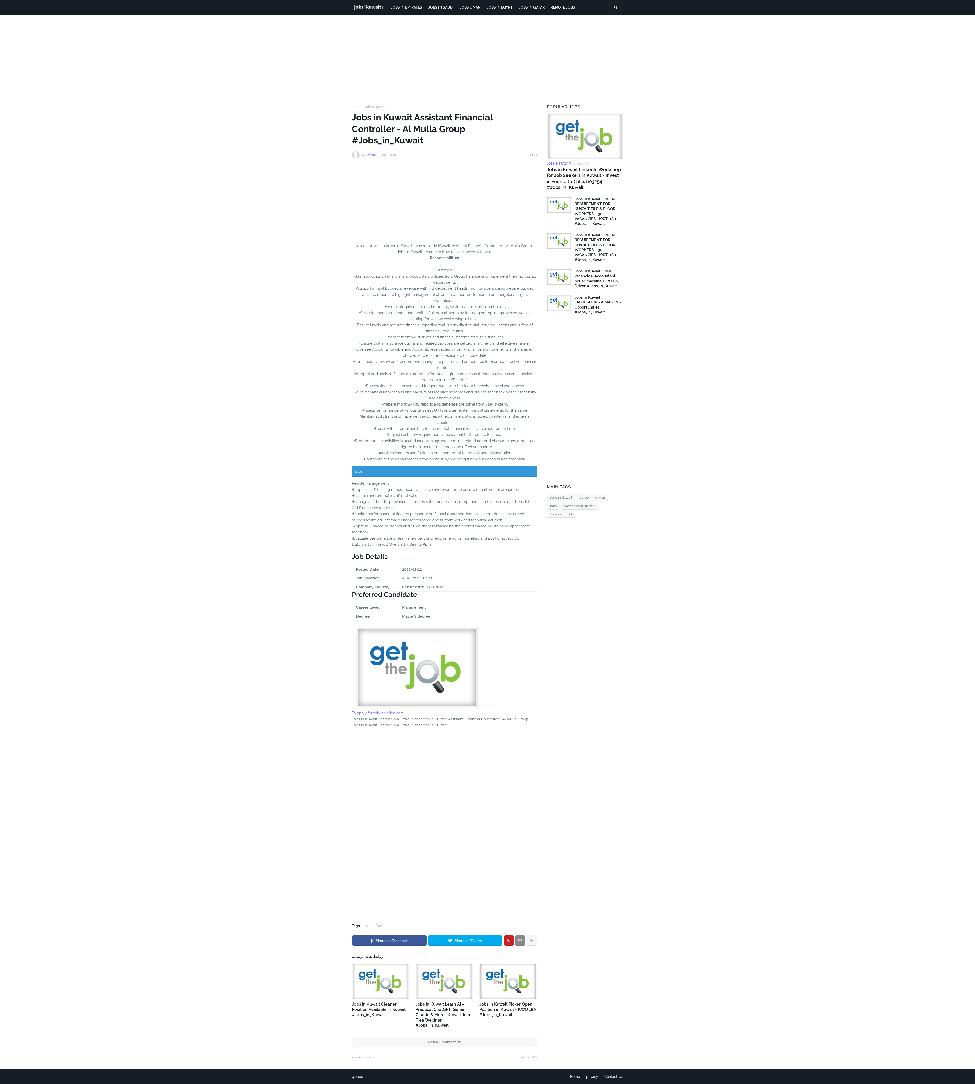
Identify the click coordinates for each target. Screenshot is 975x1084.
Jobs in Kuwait (375, 106)
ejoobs (357, 1077)
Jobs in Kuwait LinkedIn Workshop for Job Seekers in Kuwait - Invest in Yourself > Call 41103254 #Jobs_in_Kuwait (584, 178)
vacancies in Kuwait (579, 506)
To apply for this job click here (378, 713)
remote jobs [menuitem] (563, 7)
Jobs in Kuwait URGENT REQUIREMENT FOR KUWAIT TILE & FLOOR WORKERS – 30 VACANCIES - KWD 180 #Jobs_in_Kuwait (596, 211)
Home (357, 106)
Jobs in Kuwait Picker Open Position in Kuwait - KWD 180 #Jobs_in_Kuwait (507, 1009)
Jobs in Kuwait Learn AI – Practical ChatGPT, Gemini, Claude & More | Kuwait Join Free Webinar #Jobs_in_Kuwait (443, 1015)
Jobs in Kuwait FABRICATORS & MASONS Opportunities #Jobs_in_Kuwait (598, 305)
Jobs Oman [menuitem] (470, 7)
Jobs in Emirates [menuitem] (406, 7)
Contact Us (613, 1077)
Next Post (526, 1057)
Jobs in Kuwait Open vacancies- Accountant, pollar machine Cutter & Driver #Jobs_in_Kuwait (596, 278)
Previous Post (364, 1057)
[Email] (520, 940)
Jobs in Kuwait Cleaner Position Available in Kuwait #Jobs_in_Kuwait (379, 1009)
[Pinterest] (509, 940)
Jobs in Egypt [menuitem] (500, 7)
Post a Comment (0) (444, 1042)
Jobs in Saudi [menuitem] (441, 7)
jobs (553, 506)
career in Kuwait (592, 497)
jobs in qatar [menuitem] (532, 7)
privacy (592, 1077)
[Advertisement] (487, 55)
